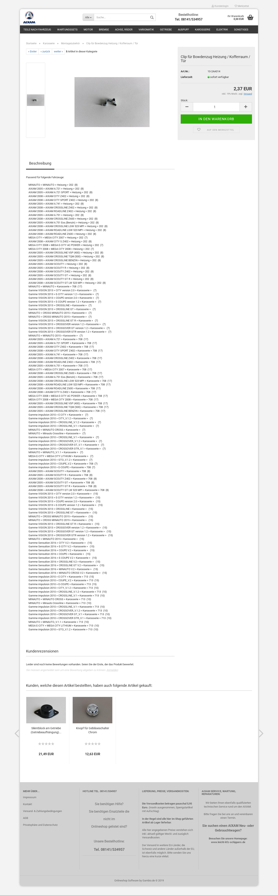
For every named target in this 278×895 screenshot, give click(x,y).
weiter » (58, 51)
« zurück (45, 51)
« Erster (32, 51)
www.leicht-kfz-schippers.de (228, 842)
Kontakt (27, 804)
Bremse (104, 29)
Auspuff (183, 29)
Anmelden (112, 670)
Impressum (29, 797)
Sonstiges (241, 29)
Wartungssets (67, 29)
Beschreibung (40, 163)
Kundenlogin (221, 6)
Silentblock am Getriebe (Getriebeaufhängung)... (46, 730)
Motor (88, 29)
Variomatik (146, 29)
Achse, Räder (123, 29)
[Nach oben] (267, 889)
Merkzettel (243, 6)
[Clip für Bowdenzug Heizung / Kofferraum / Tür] (112, 100)
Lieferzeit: (187, 77)
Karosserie (202, 29)
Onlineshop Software (126, 880)
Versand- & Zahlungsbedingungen (42, 811)
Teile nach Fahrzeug (37, 29)
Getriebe (166, 29)
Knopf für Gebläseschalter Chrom (92, 730)
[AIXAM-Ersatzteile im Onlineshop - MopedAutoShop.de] (50, 17)
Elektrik (222, 29)
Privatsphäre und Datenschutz (40, 824)
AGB (25, 818)
